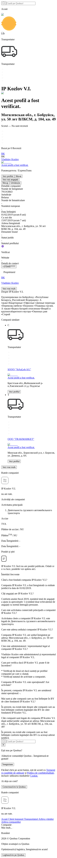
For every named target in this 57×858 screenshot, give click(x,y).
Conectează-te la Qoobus (14, 787)
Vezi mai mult (9, 288)
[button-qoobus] (3, 745)
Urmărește (15, 183)
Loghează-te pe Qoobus (13, 855)
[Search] (3, 3)
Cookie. (34, 775)
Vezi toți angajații (10, 179)
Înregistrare (8, 764)
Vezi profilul (8, 176)
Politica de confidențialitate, (41, 773)
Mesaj (18, 176)
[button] (28, 833)
